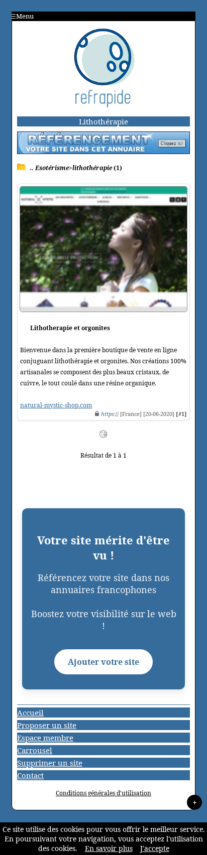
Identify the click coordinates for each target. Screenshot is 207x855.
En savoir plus (109, 848)
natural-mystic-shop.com (56, 405)
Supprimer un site (49, 763)
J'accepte (154, 848)
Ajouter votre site (103, 661)
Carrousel (34, 750)
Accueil (30, 712)
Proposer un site (46, 725)
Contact (30, 775)
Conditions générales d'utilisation (103, 793)
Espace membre (45, 738)
